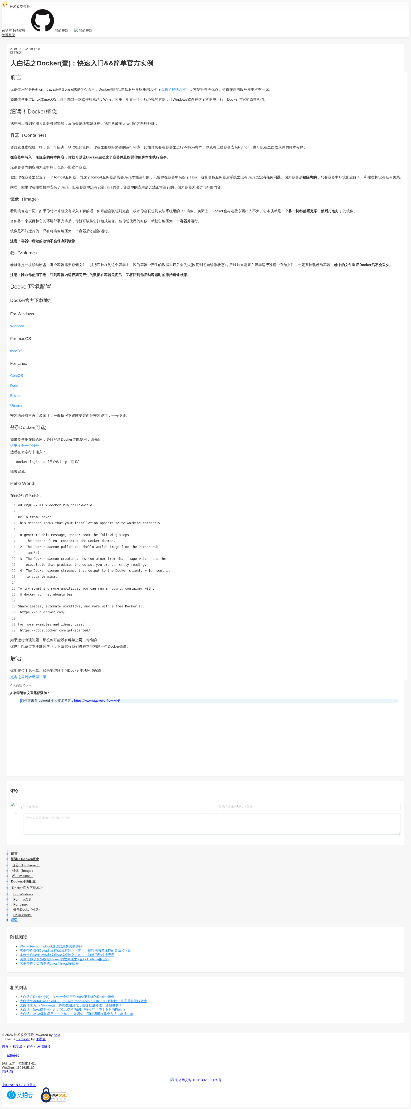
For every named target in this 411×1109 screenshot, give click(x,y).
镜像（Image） (23, 870)
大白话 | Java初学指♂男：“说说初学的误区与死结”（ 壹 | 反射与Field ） (73, 1009)
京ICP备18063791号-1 (19, 1085)
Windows (17, 326)
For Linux (20, 904)
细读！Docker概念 (25, 859)
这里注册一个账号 (24, 446)
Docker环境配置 (23, 881)
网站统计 (8, 1071)
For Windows (23, 894)
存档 (30, 1047)
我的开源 (61, 31)
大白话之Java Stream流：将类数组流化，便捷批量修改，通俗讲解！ (71, 1005)
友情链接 (44, 1047)
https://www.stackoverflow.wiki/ (97, 700)
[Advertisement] (209, 739)
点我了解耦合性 (173, 89)
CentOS (16, 376)
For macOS (22, 899)
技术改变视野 (19, 7)
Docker (28, 685)
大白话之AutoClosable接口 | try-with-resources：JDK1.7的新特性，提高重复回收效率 (83, 1001)
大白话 (17, 685)
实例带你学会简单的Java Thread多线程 (49, 963)
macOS (16, 351)
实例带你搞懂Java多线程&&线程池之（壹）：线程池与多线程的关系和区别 (75, 950)
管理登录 (8, 35)
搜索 (5, 1047)
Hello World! (22, 915)
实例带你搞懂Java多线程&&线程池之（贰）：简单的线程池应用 (67, 955)
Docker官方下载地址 (27, 888)
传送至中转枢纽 (14, 31)
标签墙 (18, 1047)
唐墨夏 (41, 1039)
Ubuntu (16, 406)
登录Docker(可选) (26, 909)
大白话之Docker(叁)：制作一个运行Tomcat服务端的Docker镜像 (67, 997)
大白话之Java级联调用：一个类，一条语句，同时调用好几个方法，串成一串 (76, 1014)
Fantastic (23, 1039)
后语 (14, 920)
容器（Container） (26, 865)
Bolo (57, 1035)
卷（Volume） (22, 876)
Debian (15, 386)
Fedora (15, 396)
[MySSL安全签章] (55, 1101)
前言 (14, 853)
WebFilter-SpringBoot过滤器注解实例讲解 (51, 946)
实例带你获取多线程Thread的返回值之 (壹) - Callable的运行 (64, 959)
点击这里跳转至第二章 (28, 677)
